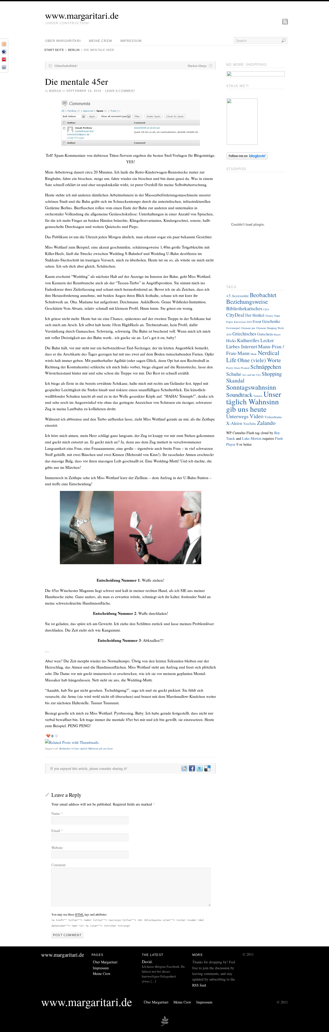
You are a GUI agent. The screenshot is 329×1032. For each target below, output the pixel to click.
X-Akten (234, 423)
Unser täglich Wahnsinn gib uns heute (93, 748)
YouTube (249, 423)
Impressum (131, 41)
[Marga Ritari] (242, 143)
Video (256, 416)
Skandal (235, 380)
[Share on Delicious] (207, 768)
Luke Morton (251, 438)
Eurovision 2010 (243, 322)
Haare (277, 334)
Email (57, 830)
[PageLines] (164, 1025)
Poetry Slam (233, 368)
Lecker (267, 340)
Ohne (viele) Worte (259, 360)
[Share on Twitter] (199, 768)
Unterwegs (237, 416)
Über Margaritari (63, 41)
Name (57, 813)
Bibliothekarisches (244, 308)
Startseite (54, 49)
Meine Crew (100, 41)
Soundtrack (239, 394)
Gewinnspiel (233, 328)
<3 (228, 295)
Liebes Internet (241, 346)
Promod (245, 368)
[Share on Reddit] (184, 768)
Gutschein (265, 333)
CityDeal (235, 314)
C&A (266, 309)
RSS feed (199, 985)
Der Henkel (254, 315)
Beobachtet (65, 748)
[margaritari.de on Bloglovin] (247, 158)
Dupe (277, 315)
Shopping (272, 373)
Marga (55, 90)
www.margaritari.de (82, 15)
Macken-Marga (197, 65)
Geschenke (271, 321)
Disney (269, 315)
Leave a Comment (120, 90)
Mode (254, 354)
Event (257, 321)
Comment (58, 864)
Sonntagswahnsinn (251, 387)
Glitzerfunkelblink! (66, 65)
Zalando (266, 422)
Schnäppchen (265, 366)
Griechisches (244, 334)
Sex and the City (251, 375)
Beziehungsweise (247, 301)
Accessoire (240, 295)
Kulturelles (248, 340)
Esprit (229, 322)
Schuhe (233, 373)
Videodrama (273, 417)
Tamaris (257, 396)
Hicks (231, 340)
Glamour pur (248, 328)
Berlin (74, 49)
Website (57, 847)
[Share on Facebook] (191, 768)
